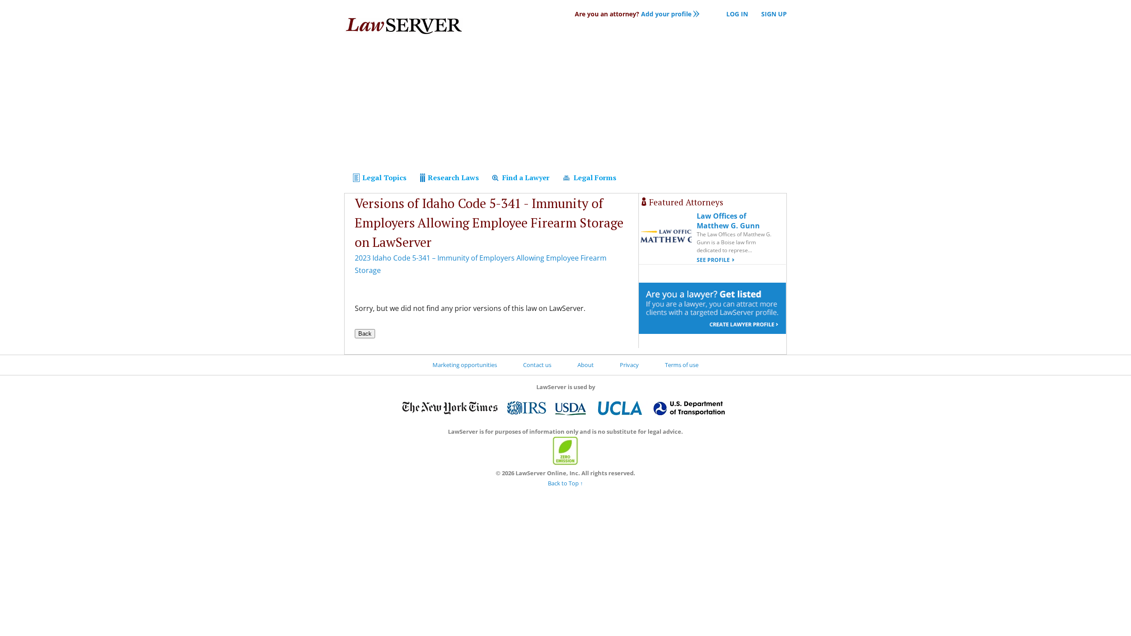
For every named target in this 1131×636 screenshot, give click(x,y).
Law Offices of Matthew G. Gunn (728, 221)
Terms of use (681, 365)
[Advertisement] (565, 105)
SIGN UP (774, 14)
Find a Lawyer (525, 177)
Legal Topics (383, 177)
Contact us (537, 365)
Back (365, 333)
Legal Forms (594, 177)
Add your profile (633, 14)
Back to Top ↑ (565, 483)
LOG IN (737, 14)
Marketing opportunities (465, 365)
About (585, 365)
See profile (713, 260)
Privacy (629, 365)
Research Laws (452, 177)
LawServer (403, 28)
